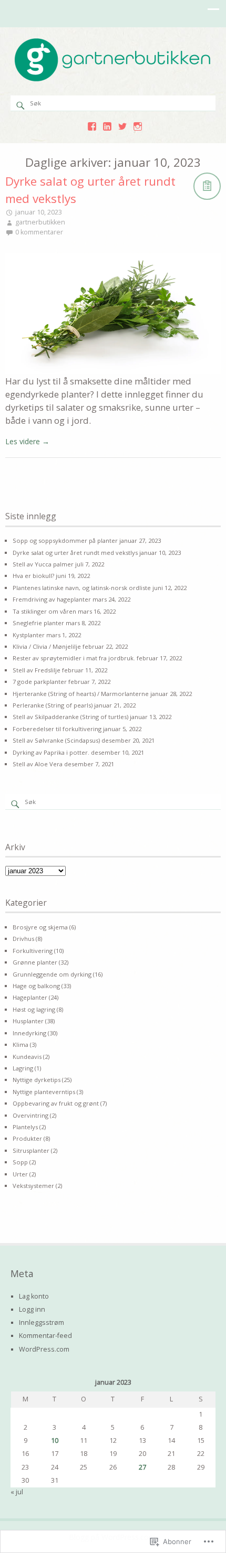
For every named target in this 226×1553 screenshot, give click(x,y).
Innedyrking (29, 1033)
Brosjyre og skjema (40, 927)
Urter (20, 1174)
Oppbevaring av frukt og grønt (56, 1103)
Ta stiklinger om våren (44, 611)
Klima (20, 1044)
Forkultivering (33, 951)
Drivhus (23, 938)
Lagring (23, 1068)
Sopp (20, 1162)
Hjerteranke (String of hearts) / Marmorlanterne (81, 694)
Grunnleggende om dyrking (52, 974)
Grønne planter (35, 962)
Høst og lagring (34, 1009)
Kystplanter (29, 635)
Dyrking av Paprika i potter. (51, 752)
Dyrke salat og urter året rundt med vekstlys (75, 552)
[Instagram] (137, 126)
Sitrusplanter (31, 1150)
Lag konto (34, 1296)
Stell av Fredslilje (36, 670)
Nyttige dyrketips (36, 1080)
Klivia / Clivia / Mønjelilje (47, 646)
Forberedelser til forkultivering (57, 729)
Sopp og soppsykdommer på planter (65, 540)
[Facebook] (92, 126)
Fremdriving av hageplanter (52, 599)
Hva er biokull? (33, 576)
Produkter (27, 1138)
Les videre (27, 441)
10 (54, 1440)
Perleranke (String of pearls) (53, 705)
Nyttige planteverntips (44, 1092)
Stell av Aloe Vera (38, 764)
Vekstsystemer (33, 1186)
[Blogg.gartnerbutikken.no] (113, 79)
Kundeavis (27, 1057)
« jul (17, 1491)
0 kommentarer (39, 232)
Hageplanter (30, 997)
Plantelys (25, 1127)
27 (142, 1467)
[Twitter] (122, 126)
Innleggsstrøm (41, 1322)
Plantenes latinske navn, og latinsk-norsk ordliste (82, 588)
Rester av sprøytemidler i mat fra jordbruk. (74, 658)
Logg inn (32, 1309)
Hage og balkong (36, 986)
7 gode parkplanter (40, 682)
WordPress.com (44, 1349)
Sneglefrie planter (38, 623)
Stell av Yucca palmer (43, 564)
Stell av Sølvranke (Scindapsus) (56, 740)
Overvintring (30, 1115)
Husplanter (28, 1021)
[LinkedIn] (107, 126)
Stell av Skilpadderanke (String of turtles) (70, 717)
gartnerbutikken (40, 222)
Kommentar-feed (45, 1335)
